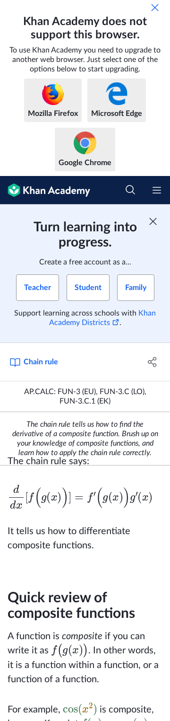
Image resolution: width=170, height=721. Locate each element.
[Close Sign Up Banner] (153, 221)
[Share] (152, 361)
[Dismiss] (154, 7)
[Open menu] (156, 190)
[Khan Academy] (45, 190)
